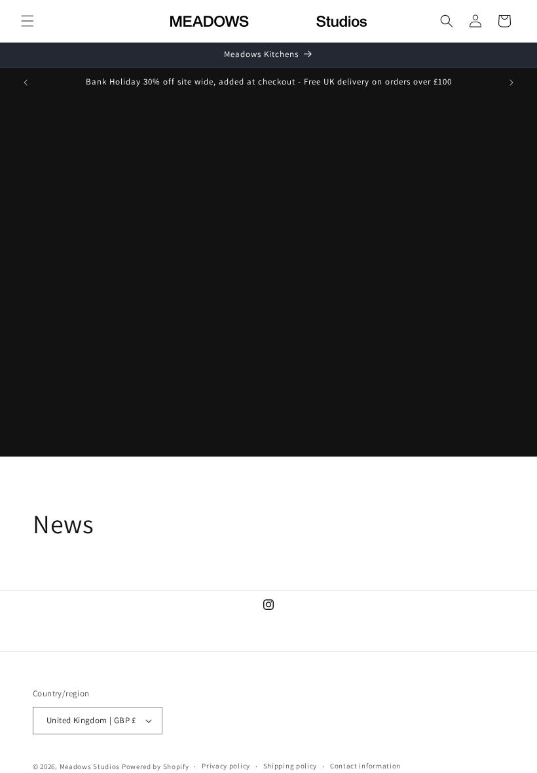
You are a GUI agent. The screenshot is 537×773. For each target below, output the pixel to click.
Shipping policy (290, 765)
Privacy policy (226, 765)
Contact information (365, 765)
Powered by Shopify (155, 766)
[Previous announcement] (25, 82)
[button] (27, 21)
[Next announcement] (511, 82)
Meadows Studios (90, 766)
